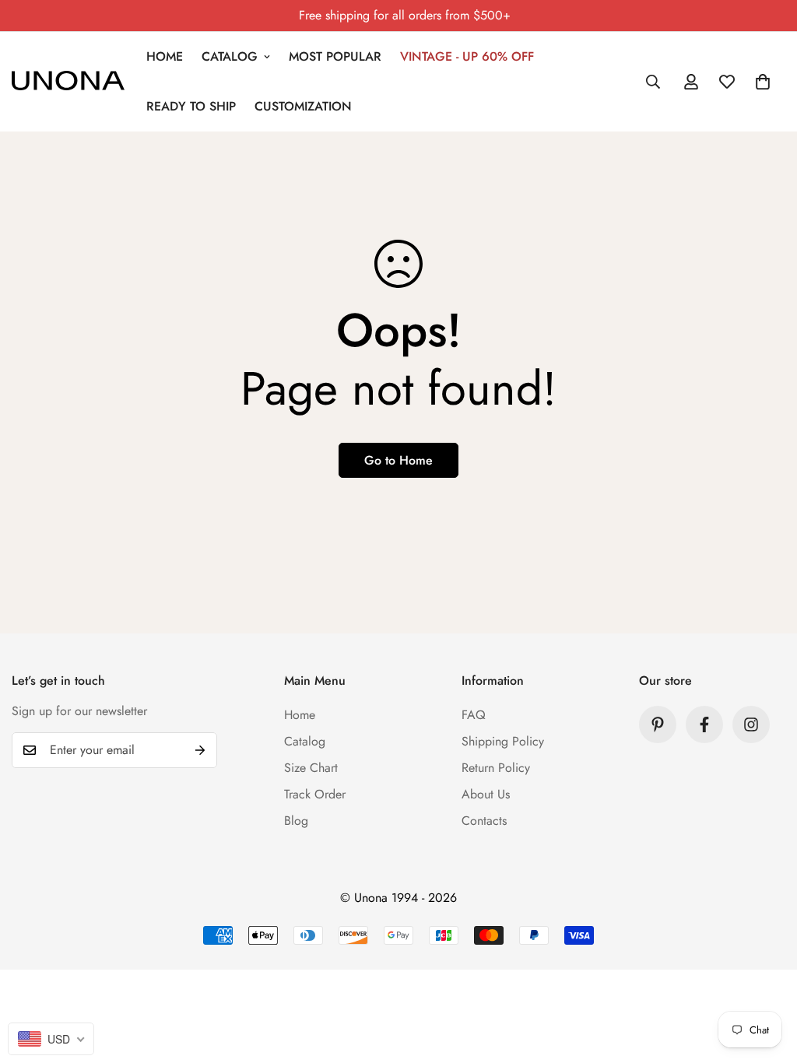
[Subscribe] (200, 750)
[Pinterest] (657, 724)
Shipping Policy (503, 741)
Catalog (230, 56)
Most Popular (335, 56)
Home (164, 56)
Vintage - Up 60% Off (467, 56)
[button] (763, 82)
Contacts (484, 821)
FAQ (474, 715)
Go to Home (398, 460)
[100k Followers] (751, 724)
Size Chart (311, 768)
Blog (296, 821)
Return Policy (496, 768)
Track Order (315, 794)
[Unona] (68, 81)
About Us (486, 794)
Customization (303, 106)
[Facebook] (704, 724)
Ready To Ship (191, 106)
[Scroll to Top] (767, 978)
